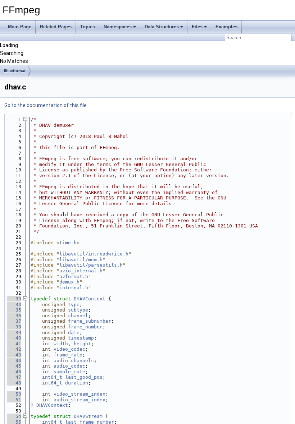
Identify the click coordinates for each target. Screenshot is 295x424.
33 (14, 298)
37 (14, 321)
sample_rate (69, 371)
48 (14, 383)
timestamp (81, 338)
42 (14, 349)
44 (14, 360)
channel (78, 315)
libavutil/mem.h (81, 259)
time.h (68, 242)
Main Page (19, 26)
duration (76, 383)
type (74, 304)
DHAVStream (88, 416)
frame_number (85, 326)
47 (14, 377)
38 (14, 326)
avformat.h (73, 276)
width (61, 343)
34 (14, 304)
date (74, 332)
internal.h (73, 287)
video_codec (69, 349)
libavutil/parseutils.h (91, 265)
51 (14, 399)
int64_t (52, 377)
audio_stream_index (79, 399)
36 (14, 315)
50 (14, 394)
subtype (78, 310)
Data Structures (162, 26)
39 (14, 332)
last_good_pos (84, 377)
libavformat (15, 71)
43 (14, 355)
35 (14, 310)
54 (14, 416)
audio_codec (69, 366)
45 (14, 366)
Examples (226, 26)
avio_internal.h (81, 270)
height (82, 343)
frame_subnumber (89, 321)
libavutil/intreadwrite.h (93, 254)
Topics (87, 26)
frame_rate (68, 355)
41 (14, 343)
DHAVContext (89, 298)
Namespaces (118, 26)
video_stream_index (79, 394)
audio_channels (74, 360)
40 (14, 338)
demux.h (69, 282)
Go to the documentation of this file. (46, 105)
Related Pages (56, 26)
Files (197, 26)
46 (14, 371)
